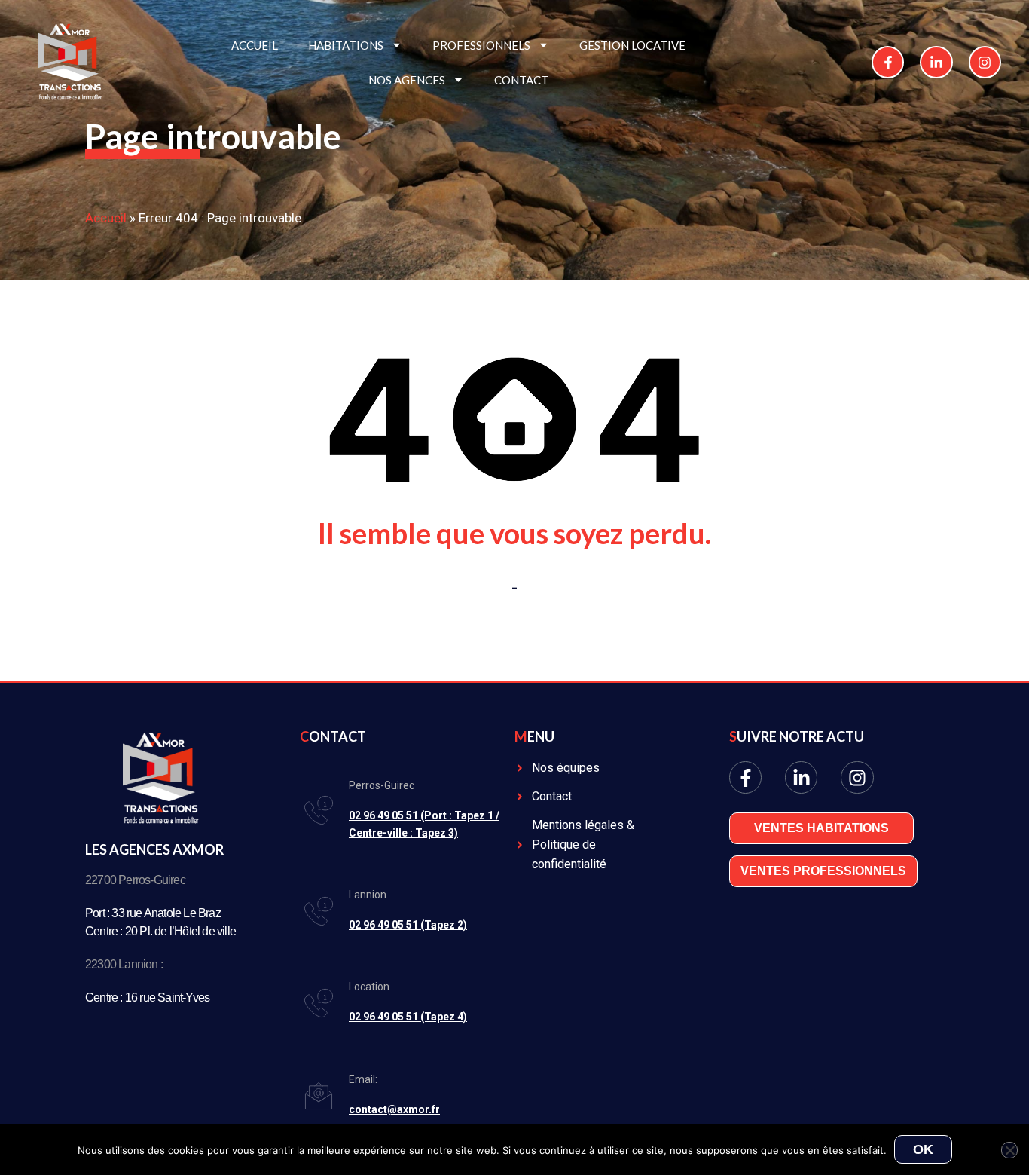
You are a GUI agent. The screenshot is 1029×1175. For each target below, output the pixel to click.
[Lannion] (318, 911)
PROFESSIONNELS (481, 45)
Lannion (367, 895)
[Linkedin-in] (936, 62)
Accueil (106, 217)
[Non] (1009, 1150)
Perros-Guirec (381, 785)
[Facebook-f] (888, 62)
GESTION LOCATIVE (632, 45)
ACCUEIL (254, 45)
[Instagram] (985, 62)
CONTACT (521, 80)
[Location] (318, 1003)
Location (369, 987)
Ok (923, 1149)
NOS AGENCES (406, 80)
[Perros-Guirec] (318, 810)
